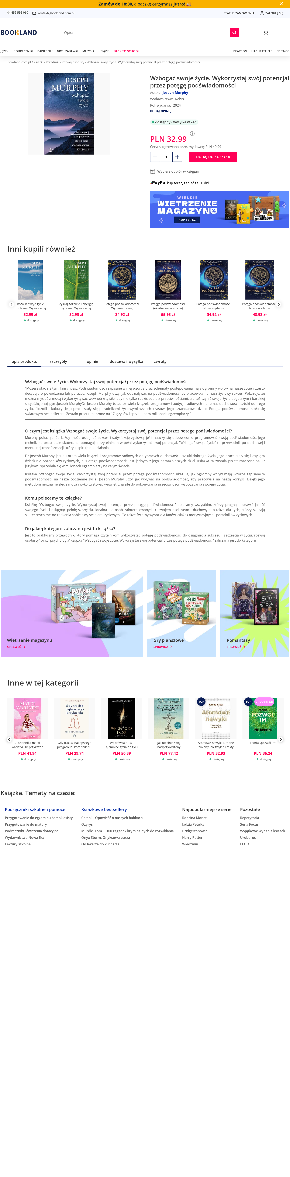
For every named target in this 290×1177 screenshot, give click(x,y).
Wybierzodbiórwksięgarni (179, 171)
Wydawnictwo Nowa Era (24, 837)
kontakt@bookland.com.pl (56, 13)
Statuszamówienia (239, 13)
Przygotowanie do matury (26, 824)
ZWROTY (160, 361)
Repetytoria (249, 817)
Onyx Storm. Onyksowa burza (105, 837)
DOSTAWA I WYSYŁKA (126, 361)
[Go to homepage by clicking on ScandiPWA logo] (19, 32)
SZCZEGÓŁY (58, 361)
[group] (30, 304)
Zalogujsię (274, 13)
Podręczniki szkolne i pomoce (35, 809)
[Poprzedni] (9, 740)
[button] (234, 32)
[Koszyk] (265, 32)
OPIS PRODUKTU (24, 361)
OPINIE (92, 361)
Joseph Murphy (175, 92)
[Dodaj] (177, 157)
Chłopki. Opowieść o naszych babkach (112, 817)
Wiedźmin (190, 844)
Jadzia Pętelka (193, 824)
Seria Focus (249, 824)
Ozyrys (87, 824)
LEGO (244, 844)
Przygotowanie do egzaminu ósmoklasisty (39, 817)
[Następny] (281, 740)
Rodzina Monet (194, 817)
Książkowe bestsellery (104, 809)
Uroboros (248, 837)
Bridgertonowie (194, 831)
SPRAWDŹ (14, 647)
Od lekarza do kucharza (100, 844)
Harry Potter (192, 837)
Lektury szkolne (18, 844)
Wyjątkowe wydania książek (262, 831)
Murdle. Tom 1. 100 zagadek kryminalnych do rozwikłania (127, 831)
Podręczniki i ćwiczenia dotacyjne (32, 831)
